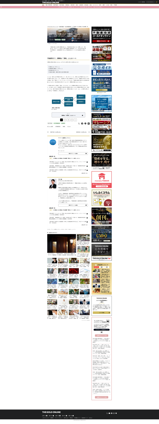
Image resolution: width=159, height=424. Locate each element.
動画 (111, 4)
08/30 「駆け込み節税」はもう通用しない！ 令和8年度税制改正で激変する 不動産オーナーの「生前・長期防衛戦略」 (101, 352)
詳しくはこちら (61, 150)
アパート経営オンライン (64, 138)
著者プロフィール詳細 (73, 153)
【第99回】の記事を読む (81, 132)
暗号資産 (86, 4)
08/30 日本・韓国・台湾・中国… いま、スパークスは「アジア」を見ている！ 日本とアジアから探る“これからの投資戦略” (101, 357)
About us (90, 417)
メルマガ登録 (101, 312)
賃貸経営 (63, 39)
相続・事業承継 (49, 4)
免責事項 (51, 417)
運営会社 (71, 417)
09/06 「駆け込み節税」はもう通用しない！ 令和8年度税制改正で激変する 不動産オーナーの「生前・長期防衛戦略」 (101, 373)
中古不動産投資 (57, 39)
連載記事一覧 (84, 173)
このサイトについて (45, 417)
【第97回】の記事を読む (55, 132)
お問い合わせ (66, 417)
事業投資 (67, 4)
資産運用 (81, 4)
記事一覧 (44, 415)
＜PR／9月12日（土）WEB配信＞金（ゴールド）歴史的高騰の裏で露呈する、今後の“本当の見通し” (80, 7)
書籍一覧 (70, 415)
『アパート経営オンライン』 (55, 229)
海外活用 (72, 4)
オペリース (95, 4)
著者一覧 (63, 415)
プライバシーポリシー (58, 417)
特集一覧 (50, 415)
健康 (103, 4)
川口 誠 (60, 179)
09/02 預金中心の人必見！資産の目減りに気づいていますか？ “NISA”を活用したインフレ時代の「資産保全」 (101, 368)
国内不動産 (55, 4)
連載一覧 (57, 415)
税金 (91, 4)
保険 (77, 4)
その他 (107, 4)
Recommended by (84, 320)
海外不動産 (62, 4)
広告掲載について (77, 417)
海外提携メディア (85, 417)
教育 (100, 4)
